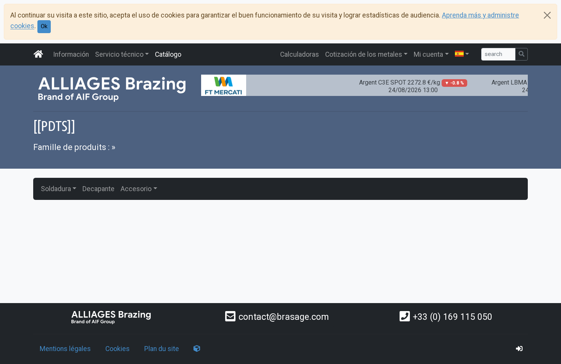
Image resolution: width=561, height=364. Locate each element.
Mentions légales (65, 349)
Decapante (98, 189)
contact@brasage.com (284, 316)
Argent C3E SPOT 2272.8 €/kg (407, 86)
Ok (44, 26)
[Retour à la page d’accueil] (111, 317)
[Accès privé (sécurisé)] (519, 348)
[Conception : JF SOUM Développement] (197, 348)
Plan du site (161, 349)
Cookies (117, 349)
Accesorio (136, 189)
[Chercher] (521, 54)
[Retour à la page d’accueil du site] (38, 54)
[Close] (547, 15)
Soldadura (56, 189)
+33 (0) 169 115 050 (452, 316)
